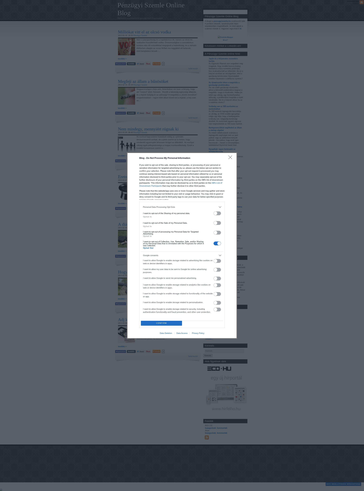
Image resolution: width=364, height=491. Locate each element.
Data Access (182, 333)
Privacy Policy (198, 333)
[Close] (231, 158)
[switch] (217, 213)
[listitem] (182, 207)
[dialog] (182, 245)
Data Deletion (166, 333)
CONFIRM (161, 323)
